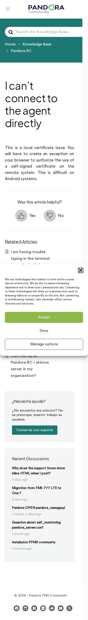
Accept (44, 317)
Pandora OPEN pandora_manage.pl (38, 508)
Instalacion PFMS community (33, 542)
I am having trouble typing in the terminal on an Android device (30, 258)
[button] (80, 270)
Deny (44, 331)
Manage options (44, 344)
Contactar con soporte (34, 430)
